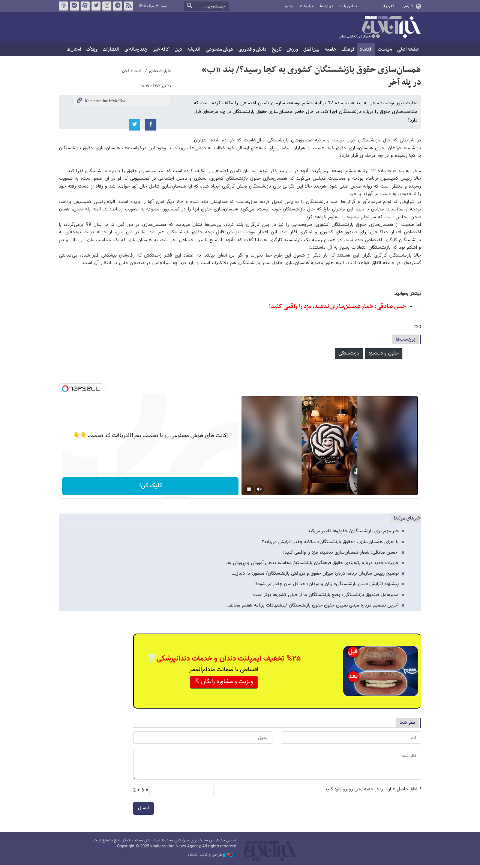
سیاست (385, 49)
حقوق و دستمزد (384, 353)
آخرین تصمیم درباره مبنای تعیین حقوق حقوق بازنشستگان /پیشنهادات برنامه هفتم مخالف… (311, 605)
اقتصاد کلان (131, 71)
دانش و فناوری (252, 49)
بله (74, 6)
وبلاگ (92, 49)
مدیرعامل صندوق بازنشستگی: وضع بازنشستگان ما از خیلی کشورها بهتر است (326, 595)
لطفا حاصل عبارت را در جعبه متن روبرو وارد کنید (373, 789)
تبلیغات (306, 6)
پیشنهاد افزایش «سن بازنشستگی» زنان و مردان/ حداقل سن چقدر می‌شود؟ (327, 584)
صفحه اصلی (407, 49)
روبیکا (63, 6)
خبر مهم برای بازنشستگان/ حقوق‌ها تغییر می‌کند (353, 531)
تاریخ (277, 49)
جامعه (330, 49)
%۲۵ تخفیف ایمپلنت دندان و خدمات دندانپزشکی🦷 (224, 659)
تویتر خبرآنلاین (96, 6)
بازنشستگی (349, 353)
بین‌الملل (311, 49)
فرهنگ (348, 49)
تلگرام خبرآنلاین (117, 6)
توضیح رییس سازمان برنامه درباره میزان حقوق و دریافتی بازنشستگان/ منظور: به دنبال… (315, 573)
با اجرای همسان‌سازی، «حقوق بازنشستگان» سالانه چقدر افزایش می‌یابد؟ (330, 542)
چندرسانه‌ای (135, 49)
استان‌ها (73, 49)
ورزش (292, 49)
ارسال (143, 808)
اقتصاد (366, 49)
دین (178, 49)
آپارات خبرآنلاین (85, 6)
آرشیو (289, 6)
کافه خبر (161, 49)
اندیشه (194, 49)
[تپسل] (65, 388)
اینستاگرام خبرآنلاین (106, 6)
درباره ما (326, 6)
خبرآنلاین (380, 28)
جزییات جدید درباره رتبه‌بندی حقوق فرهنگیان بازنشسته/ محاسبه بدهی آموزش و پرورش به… (311, 563)
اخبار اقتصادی (160, 71)
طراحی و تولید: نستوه (205, 855)
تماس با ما (348, 6)
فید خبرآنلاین (128, 6)
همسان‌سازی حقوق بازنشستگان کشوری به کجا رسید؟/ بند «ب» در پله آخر (311, 76)
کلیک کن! (150, 486)
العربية (389, 6)
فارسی (407, 6)
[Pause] (249, 489)
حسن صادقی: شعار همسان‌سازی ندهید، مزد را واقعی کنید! (341, 552)
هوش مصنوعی (219, 49)
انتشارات (111, 49)
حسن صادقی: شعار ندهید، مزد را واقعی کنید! (337, 306)
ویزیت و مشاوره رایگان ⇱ (224, 681)
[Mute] (259, 489)
